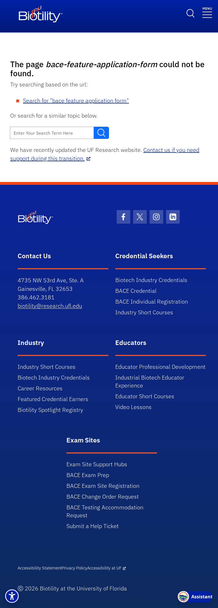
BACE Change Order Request (102, 496)
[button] (12, 596)
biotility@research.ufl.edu (50, 306)
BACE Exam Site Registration (102, 486)
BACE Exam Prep (87, 475)
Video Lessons (133, 407)
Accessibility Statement (40, 568)
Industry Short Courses (144, 312)
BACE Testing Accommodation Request (104, 511)
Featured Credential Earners (53, 399)
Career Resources (40, 388)
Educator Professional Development (160, 366)
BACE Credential (135, 291)
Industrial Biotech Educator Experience (149, 381)
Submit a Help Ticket (92, 526)
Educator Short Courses (144, 396)
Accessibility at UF (104, 568)
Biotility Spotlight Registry (50, 410)
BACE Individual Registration (151, 301)
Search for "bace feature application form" (76, 100)
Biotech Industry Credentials (151, 280)
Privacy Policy (74, 568)
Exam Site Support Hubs (96, 464)
